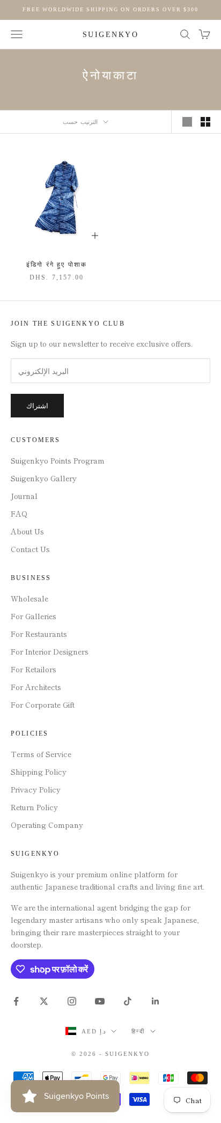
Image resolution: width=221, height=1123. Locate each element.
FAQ (19, 513)
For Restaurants (39, 633)
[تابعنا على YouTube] (99, 1001)
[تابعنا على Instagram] (72, 1001)
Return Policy (34, 807)
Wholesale (29, 598)
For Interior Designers (50, 651)
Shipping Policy (39, 771)
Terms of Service (41, 753)
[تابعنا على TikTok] (127, 1001)
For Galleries (33, 616)
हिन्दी (138, 1031)
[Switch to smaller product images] (205, 122)
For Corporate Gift (43, 704)
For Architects (36, 686)
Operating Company (47, 824)
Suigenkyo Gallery (44, 478)
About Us (27, 531)
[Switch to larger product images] (187, 122)
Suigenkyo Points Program (58, 460)
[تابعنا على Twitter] (44, 1001)
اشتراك (37, 406)
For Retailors (33, 669)
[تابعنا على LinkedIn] (155, 1001)
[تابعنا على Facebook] (16, 1001)
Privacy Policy (36, 789)
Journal (24, 495)
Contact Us (30, 549)
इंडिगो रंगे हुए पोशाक (56, 264)
